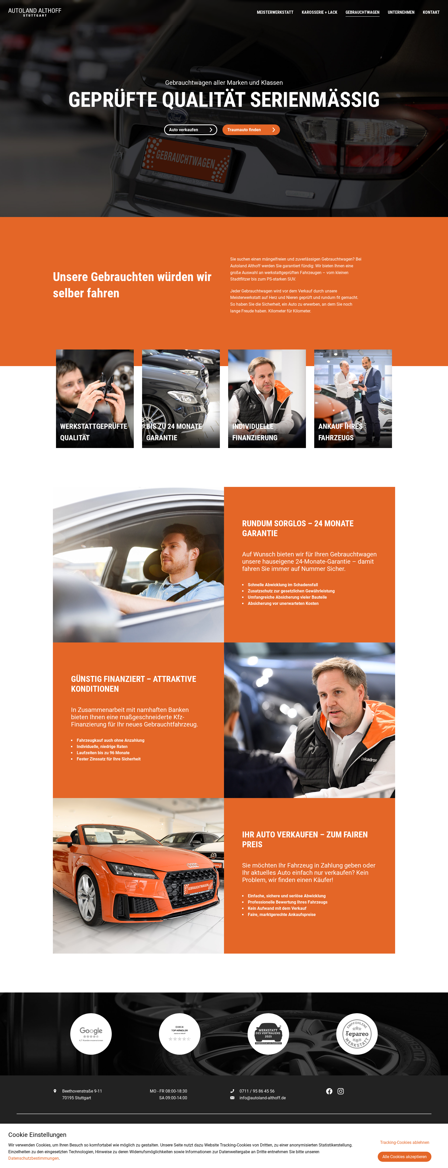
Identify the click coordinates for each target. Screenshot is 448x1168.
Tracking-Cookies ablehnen (404, 1142)
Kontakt (431, 12)
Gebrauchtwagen (363, 12)
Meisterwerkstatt (275, 12)
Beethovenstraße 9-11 (81, 1091)
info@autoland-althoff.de (263, 1097)
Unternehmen (401, 12)
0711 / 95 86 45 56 (257, 1091)
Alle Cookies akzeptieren (404, 1156)
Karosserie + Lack (319, 12)
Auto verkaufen (183, 129)
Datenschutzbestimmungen (33, 1158)
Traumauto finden (244, 129)
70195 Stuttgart (76, 1097)
